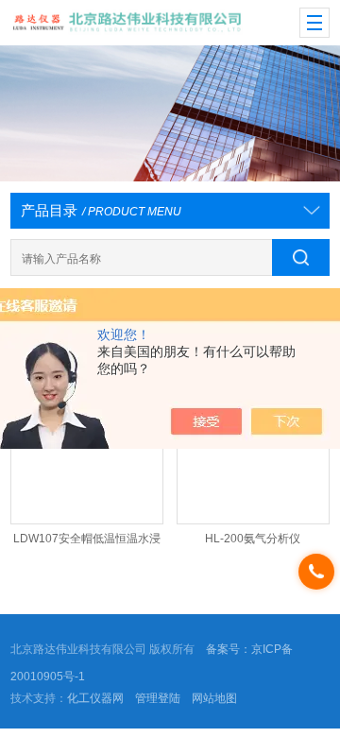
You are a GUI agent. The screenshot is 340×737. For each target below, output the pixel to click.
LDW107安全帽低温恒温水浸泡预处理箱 (87, 543)
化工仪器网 (95, 698)
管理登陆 (157, 698)
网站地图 (214, 698)
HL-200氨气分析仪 (252, 538)
